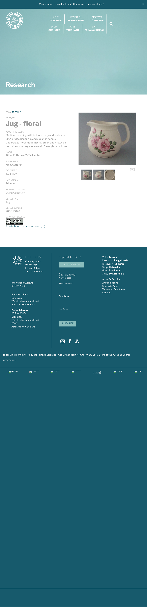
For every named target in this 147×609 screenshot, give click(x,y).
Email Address (66, 284)
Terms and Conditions (113, 289)
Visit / (110, 257)
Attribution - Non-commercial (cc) (25, 226)
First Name (64, 296)
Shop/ (111, 267)
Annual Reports (110, 283)
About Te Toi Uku (111, 279)
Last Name (63, 309)
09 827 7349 (18, 286)
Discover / (113, 264)
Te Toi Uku (17, 112)
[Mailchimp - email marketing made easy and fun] (73, 334)
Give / (111, 270)
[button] (144, 4)
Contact (106, 293)
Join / (113, 274)
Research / (115, 260)
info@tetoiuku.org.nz (22, 283)
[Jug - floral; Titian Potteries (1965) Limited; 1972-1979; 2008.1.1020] (107, 139)
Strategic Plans (110, 286)
